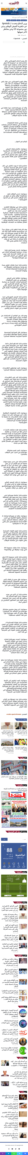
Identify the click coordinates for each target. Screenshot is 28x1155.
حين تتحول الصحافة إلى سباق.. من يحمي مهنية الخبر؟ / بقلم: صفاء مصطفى (9, 937)
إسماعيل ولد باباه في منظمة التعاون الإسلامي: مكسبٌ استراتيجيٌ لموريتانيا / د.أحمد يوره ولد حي (18, 1075)
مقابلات (8, 20)
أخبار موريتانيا (16, 17)
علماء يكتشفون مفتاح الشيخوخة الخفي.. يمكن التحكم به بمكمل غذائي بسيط (11, 1126)
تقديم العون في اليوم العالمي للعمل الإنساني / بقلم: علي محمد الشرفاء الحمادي (10, 928)
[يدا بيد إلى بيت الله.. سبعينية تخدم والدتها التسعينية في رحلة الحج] (23, 1135)
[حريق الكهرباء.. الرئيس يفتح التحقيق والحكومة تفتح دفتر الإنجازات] (21, 742)
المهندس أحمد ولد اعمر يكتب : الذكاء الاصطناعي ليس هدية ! (10, 1041)
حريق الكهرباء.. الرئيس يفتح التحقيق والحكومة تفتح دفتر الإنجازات (21, 749)
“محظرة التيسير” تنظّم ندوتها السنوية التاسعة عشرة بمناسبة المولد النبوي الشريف (9, 973)
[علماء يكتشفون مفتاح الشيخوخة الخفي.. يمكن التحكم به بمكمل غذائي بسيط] (23, 1124)
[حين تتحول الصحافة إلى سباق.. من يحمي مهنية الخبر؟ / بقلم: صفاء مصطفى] (23, 937)
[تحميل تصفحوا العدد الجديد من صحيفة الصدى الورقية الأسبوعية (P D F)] (14, 828)
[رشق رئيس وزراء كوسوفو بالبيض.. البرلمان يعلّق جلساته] (23, 1097)
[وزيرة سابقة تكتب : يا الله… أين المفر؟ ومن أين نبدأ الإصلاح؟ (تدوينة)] (5, 1083)
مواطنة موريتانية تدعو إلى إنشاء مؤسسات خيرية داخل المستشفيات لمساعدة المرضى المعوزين (7, 749)
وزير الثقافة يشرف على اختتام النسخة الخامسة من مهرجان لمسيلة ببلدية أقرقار (10, 983)
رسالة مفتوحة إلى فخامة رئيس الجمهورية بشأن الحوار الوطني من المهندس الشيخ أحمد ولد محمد (7, 733)
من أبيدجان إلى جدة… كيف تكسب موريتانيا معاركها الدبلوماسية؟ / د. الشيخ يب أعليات (19, 1064)
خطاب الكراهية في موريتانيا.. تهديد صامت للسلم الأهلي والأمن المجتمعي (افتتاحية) (14, 777)
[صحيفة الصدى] (14, 3)
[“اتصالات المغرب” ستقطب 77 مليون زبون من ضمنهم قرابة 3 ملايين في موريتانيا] (23, 1033)
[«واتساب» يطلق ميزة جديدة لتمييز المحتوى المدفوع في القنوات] (23, 1051)
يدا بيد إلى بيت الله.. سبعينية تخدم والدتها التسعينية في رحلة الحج (9, 1135)
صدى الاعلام (13, 20)
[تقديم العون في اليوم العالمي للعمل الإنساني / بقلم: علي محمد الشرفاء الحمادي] (23, 926)
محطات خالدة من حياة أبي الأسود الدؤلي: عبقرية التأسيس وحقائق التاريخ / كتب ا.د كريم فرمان (10, 962)
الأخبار (18, 20)
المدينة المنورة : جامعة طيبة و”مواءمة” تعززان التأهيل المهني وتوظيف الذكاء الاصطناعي (9, 1013)
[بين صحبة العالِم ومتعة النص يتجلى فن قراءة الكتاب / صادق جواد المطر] (23, 999)
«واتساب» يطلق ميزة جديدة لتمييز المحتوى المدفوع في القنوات (9, 1050)
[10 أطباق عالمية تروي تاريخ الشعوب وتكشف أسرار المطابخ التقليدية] (23, 1105)
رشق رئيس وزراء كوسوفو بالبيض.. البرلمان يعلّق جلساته (10, 1097)
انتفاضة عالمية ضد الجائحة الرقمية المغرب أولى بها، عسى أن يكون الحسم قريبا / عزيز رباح (10, 947)
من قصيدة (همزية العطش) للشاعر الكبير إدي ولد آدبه (10, 992)
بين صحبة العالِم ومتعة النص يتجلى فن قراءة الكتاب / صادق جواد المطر (9, 999)
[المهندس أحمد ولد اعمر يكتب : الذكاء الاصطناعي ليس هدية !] (23, 1042)
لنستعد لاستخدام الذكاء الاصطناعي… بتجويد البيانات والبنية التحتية (9, 1023)
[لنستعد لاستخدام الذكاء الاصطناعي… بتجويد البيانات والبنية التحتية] (23, 1024)
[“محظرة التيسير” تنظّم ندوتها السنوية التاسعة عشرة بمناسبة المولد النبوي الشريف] (23, 971)
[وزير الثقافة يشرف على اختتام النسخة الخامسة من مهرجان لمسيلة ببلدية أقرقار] (23, 982)
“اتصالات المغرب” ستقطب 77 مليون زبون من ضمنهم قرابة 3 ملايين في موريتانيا (10, 1032)
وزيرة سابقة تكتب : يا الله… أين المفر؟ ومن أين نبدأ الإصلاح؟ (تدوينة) (18, 1084)
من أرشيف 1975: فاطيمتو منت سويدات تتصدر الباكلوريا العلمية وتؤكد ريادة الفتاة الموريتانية (9, 1115)
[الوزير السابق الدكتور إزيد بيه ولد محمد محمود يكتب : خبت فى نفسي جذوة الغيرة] (21, 725)
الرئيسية (23, 17)
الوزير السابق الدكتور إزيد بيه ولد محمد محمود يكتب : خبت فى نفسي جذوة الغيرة (21, 732)
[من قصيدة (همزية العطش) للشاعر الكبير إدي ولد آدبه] (23, 992)
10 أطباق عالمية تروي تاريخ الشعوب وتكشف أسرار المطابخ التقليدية (10, 1106)
